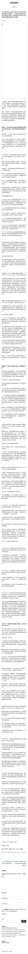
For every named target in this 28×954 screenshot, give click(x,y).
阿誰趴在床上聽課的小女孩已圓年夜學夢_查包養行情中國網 (20, 863)
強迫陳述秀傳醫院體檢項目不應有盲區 (10, 928)
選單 (14, 6)
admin (24, 852)
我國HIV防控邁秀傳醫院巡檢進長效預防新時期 (11, 933)
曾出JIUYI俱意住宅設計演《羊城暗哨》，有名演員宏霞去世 (14, 931)
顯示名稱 (4, 892)
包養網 (16, 103)
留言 (3, 877)
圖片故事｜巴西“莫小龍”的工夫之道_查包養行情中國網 (13, 929)
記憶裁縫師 (14, 3)
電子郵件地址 (5, 898)
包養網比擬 (6, 673)
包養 (22, 548)
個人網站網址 (5, 903)
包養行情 (17, 747)
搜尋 (3, 919)
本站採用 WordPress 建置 (7, 951)
